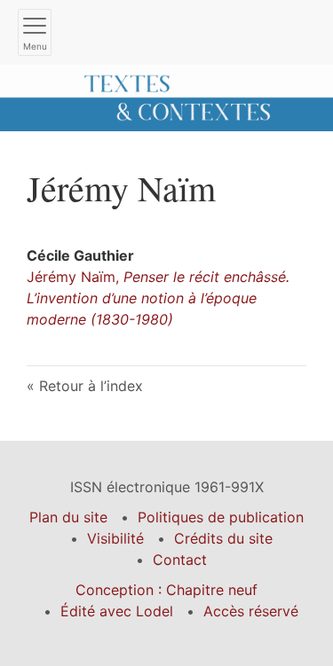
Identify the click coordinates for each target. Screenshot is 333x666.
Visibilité (115, 538)
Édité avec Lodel (116, 611)
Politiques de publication (221, 517)
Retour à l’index (91, 386)
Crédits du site (223, 538)
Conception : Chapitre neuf (166, 590)
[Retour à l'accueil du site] (166, 97)
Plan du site (68, 517)
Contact (180, 559)
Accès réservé (250, 611)
